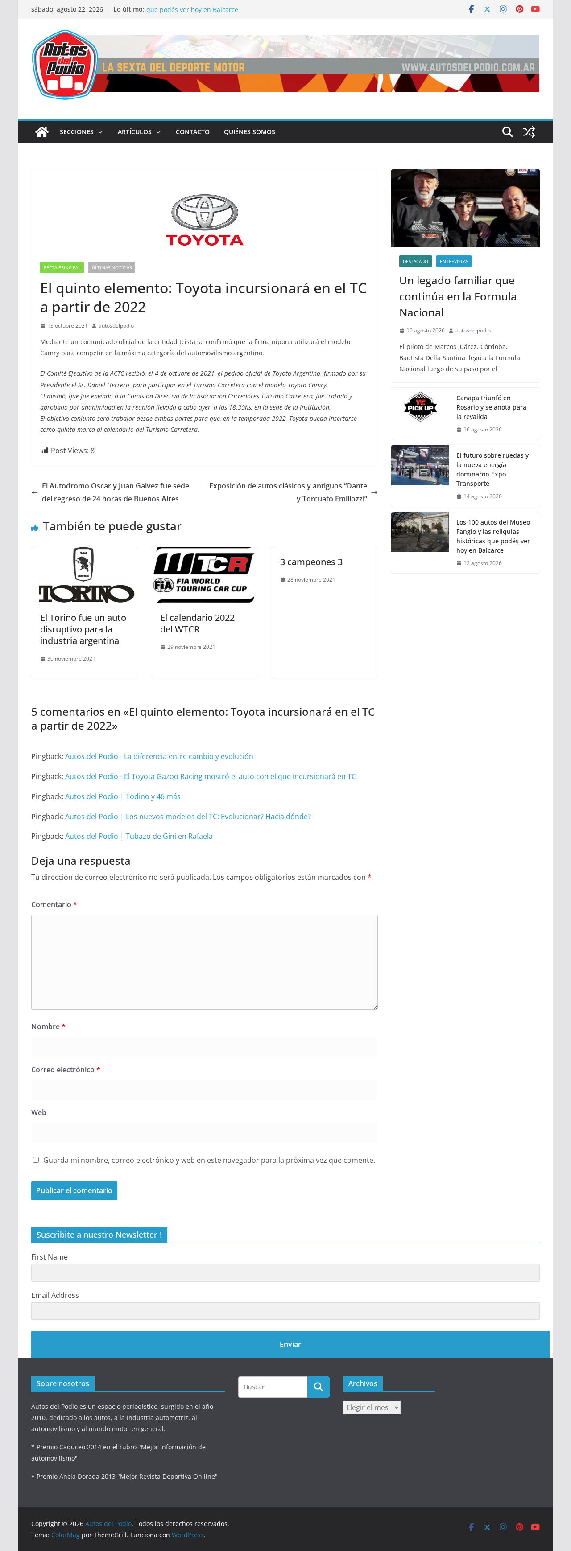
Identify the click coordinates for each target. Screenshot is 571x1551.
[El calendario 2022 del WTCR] (204, 553)
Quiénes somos (249, 131)
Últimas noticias (112, 267)
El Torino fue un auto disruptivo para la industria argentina (83, 629)
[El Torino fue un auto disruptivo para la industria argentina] (84, 553)
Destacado (415, 261)
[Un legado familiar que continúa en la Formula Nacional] (465, 208)
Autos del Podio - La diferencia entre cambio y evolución (159, 756)
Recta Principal (62, 267)
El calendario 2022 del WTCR (197, 623)
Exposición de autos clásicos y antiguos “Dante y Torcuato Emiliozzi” (288, 492)
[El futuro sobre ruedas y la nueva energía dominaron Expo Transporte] (420, 476)
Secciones (77, 131)
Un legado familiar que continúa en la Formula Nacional (458, 296)
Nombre (48, 1026)
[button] (98, 132)
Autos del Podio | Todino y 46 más (123, 796)
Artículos (135, 131)
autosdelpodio (116, 325)
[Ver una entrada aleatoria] (529, 132)
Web (38, 1112)
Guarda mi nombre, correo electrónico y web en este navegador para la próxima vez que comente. (209, 1160)
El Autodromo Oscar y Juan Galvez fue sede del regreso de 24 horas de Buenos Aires (115, 492)
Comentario (54, 904)
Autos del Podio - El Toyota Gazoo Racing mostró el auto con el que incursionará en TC (210, 776)
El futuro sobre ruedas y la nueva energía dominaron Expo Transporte (492, 469)
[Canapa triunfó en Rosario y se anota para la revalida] (420, 414)
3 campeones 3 (311, 562)
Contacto (193, 131)
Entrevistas (454, 261)
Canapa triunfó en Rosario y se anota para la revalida (491, 407)
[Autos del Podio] (42, 132)
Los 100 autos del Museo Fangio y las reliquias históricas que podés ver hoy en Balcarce (230, 13)
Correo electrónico (65, 1070)
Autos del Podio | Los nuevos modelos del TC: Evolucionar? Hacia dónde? (188, 816)
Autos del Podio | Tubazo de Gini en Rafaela (139, 836)
